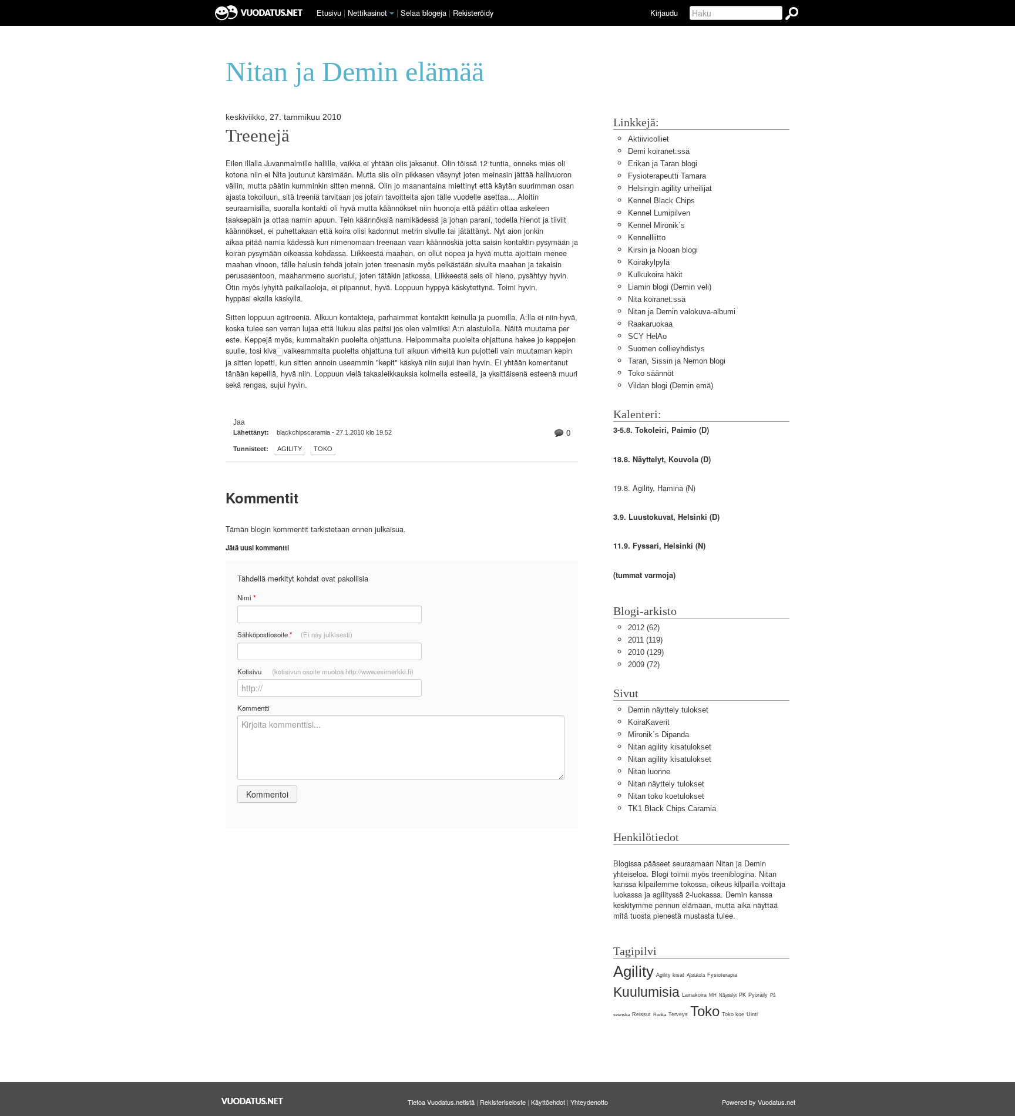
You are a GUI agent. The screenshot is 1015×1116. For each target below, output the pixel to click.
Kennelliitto (647, 237)
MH (713, 995)
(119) (645, 640)
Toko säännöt (651, 373)
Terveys (678, 1014)
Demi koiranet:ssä (659, 151)
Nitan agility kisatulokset (669, 746)
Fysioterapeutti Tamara (667, 176)
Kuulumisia (646, 992)
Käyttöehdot (548, 1102)
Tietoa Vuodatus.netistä (441, 1102)
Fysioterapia (722, 975)
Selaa (423, 12)
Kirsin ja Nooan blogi (663, 250)
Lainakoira (694, 995)
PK (742, 995)
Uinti (752, 1014)
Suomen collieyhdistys (666, 348)
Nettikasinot (367, 12)
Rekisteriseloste (503, 1102)
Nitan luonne (649, 771)
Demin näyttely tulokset (668, 709)
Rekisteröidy (473, 12)
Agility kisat (670, 975)
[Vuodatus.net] (252, 1101)
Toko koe (733, 1014)
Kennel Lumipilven (659, 213)
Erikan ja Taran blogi (662, 163)
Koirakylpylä (649, 262)
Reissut (641, 1014)
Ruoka (659, 1014)
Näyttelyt (728, 995)
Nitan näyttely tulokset (666, 783)
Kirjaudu (664, 12)
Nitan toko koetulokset (666, 796)
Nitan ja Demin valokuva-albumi (681, 311)
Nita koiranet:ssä (656, 299)
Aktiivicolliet (648, 139)
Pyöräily (758, 995)
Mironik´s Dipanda (658, 734)
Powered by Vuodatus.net (758, 1102)
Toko (323, 448)
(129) (646, 652)
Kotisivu (325, 671)
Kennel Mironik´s (656, 225)
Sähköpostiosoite (294, 635)
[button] (391, 13)
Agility (289, 448)
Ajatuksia (696, 975)
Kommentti (253, 707)
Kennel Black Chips (661, 200)
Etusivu (329, 12)
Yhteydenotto (589, 1102)
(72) (644, 664)
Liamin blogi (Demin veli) (669, 287)
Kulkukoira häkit (655, 274)
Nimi (246, 598)
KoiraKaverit (649, 722)
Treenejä (258, 135)
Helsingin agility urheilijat (670, 188)
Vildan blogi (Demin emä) (670, 385)
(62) (644, 627)
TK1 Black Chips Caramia (672, 808)
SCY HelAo (647, 336)
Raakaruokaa (650, 324)
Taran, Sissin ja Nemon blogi (676, 361)
